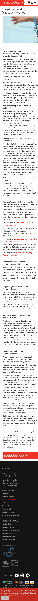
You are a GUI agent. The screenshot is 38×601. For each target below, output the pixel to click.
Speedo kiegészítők (8, 536)
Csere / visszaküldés (9, 500)
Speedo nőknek (7, 524)
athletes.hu (24, 587)
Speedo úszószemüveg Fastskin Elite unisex (17, 253)
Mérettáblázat (6, 506)
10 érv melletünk (7, 509)
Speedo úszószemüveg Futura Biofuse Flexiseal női (20, 240)
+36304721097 (12, 486)
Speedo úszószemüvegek (10, 530)
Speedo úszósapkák (9, 539)
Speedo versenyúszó (9, 533)
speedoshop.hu (15, 587)
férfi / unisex (22, 435)
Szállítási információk (9, 497)
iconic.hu (6, 587)
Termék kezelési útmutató (10, 515)
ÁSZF (3, 503)
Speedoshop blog (8, 512)
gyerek (12, 437)
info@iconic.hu (11, 476)
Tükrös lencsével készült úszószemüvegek (18, 224)
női (5, 437)
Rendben (5, 598)
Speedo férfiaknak (8, 527)
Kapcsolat (5, 493)
